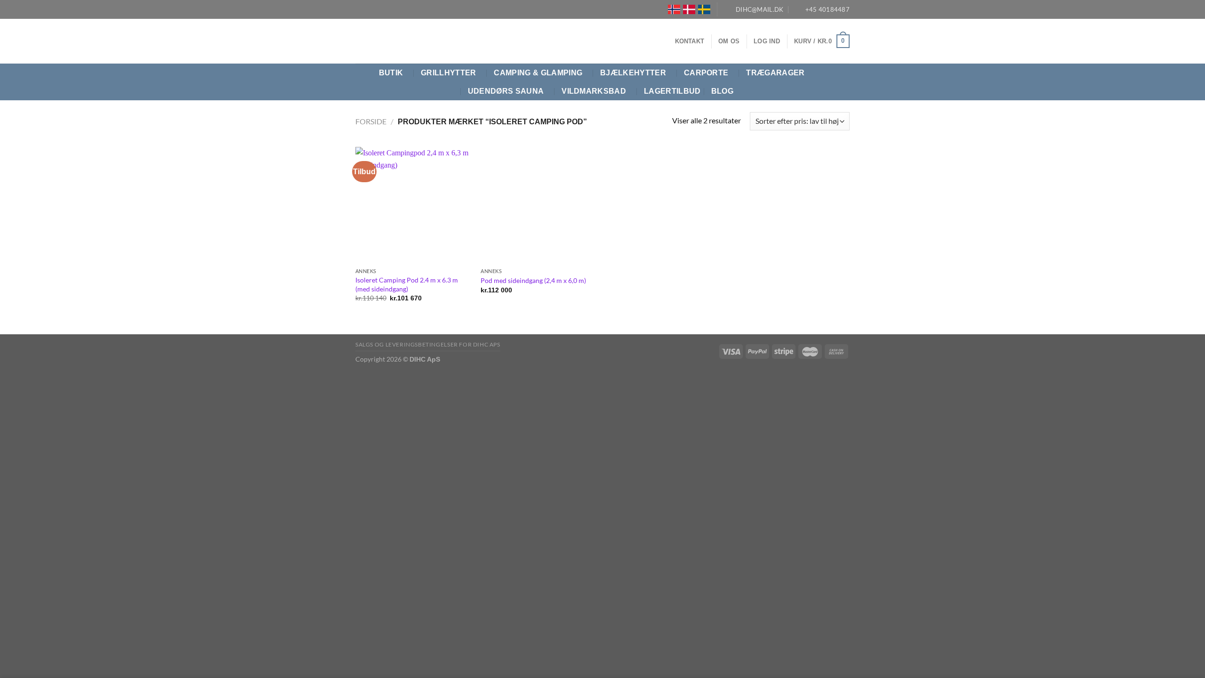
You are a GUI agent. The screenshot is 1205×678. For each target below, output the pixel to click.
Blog (722, 91)
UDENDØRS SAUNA (506, 91)
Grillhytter (448, 73)
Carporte (706, 73)
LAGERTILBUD (672, 91)
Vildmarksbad (594, 91)
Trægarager (775, 73)
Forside (370, 121)
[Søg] (845, 82)
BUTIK (391, 73)
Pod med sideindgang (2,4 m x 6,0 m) (533, 280)
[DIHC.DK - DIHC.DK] (367, 41)
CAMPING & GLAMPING (538, 73)
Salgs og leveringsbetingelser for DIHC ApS (427, 344)
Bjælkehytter (633, 73)
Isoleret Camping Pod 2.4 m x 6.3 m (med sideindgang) (406, 284)
